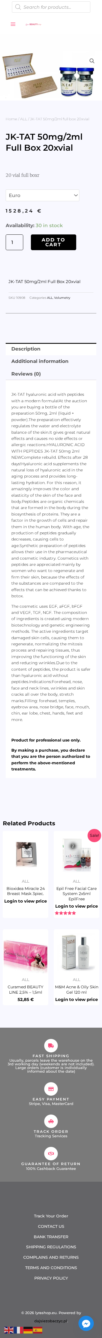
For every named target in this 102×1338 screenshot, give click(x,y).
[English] (9, 1329)
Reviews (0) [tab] (26, 374)
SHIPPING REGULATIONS (51, 1246)
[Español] (38, 1329)
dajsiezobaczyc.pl (50, 1321)
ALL (23, 119)
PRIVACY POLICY (51, 1278)
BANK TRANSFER (51, 1236)
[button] (92, 61)
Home (11, 119)
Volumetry (62, 298)
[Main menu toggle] (13, 24)
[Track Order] (51, 1121)
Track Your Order (51, 1216)
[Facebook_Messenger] (86, 1323)
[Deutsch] (28, 1329)
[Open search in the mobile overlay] (51, 7)
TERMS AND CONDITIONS (51, 1267)
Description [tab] (26, 349)
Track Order (51, 1131)
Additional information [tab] (40, 361)
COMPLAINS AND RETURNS (51, 1257)
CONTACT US (51, 1226)
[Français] (19, 1329)
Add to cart (53, 242)
